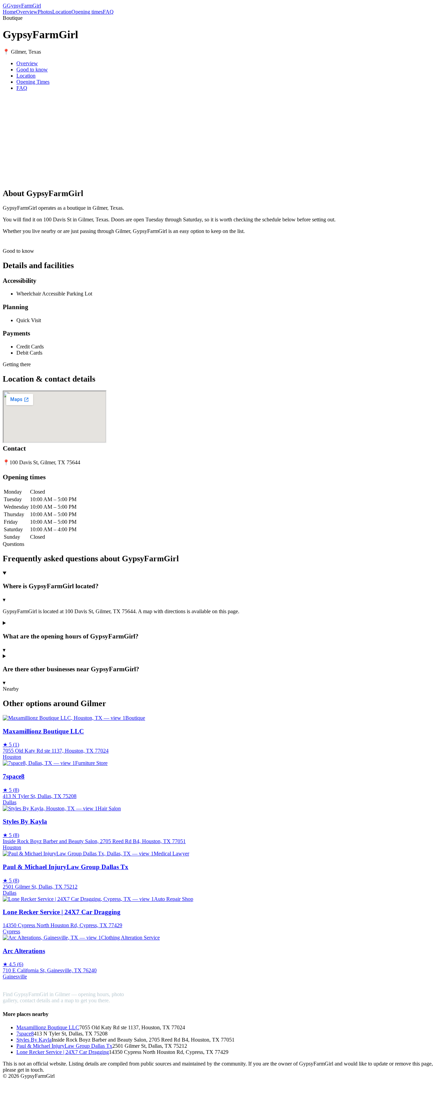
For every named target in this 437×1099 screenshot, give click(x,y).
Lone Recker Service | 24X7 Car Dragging (62, 1052)
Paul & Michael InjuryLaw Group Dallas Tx (64, 1046)
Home (9, 12)
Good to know (32, 69)
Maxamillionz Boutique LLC (47, 1027)
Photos (45, 12)
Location (61, 12)
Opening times (87, 12)
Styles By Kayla (34, 1040)
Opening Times (33, 82)
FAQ (108, 12)
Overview (27, 12)
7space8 (25, 1033)
